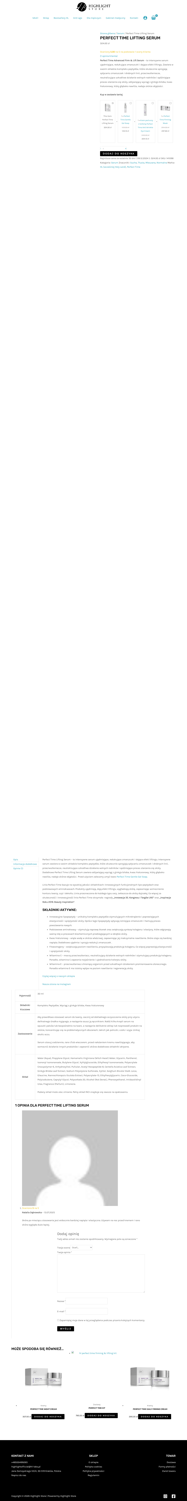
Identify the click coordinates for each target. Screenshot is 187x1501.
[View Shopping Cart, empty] (153, 18)
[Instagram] (165, 1496)
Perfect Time (133, 166)
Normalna (162, 162)
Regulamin (93, 1475)
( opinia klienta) (109, 56)
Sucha (133, 162)
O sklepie (93, 1462)
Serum (120, 33)
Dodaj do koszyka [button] (48, 1416)
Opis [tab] (15, 859)
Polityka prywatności (93, 1471)
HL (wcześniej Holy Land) (113, 166)
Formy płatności (167, 1466)
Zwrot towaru (169, 1471)
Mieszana (151, 162)
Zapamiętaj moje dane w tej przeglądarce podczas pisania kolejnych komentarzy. (102, 1320)
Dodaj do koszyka (119, 153)
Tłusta (141, 162)
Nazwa (61, 1301)
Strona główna (107, 33)
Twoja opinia (64, 1252)
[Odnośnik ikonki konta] (145, 18)
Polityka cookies (93, 1466)
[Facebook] (174, 1496)
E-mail (61, 1311)
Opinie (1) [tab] (18, 868)
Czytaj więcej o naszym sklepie (58, 976)
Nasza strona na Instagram (56, 984)
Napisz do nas (18, 1475)
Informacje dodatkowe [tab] (25, 863)
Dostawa (171, 1462)
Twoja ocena (63, 1247)
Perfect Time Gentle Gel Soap (125, 119)
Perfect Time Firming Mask (165, 119)
